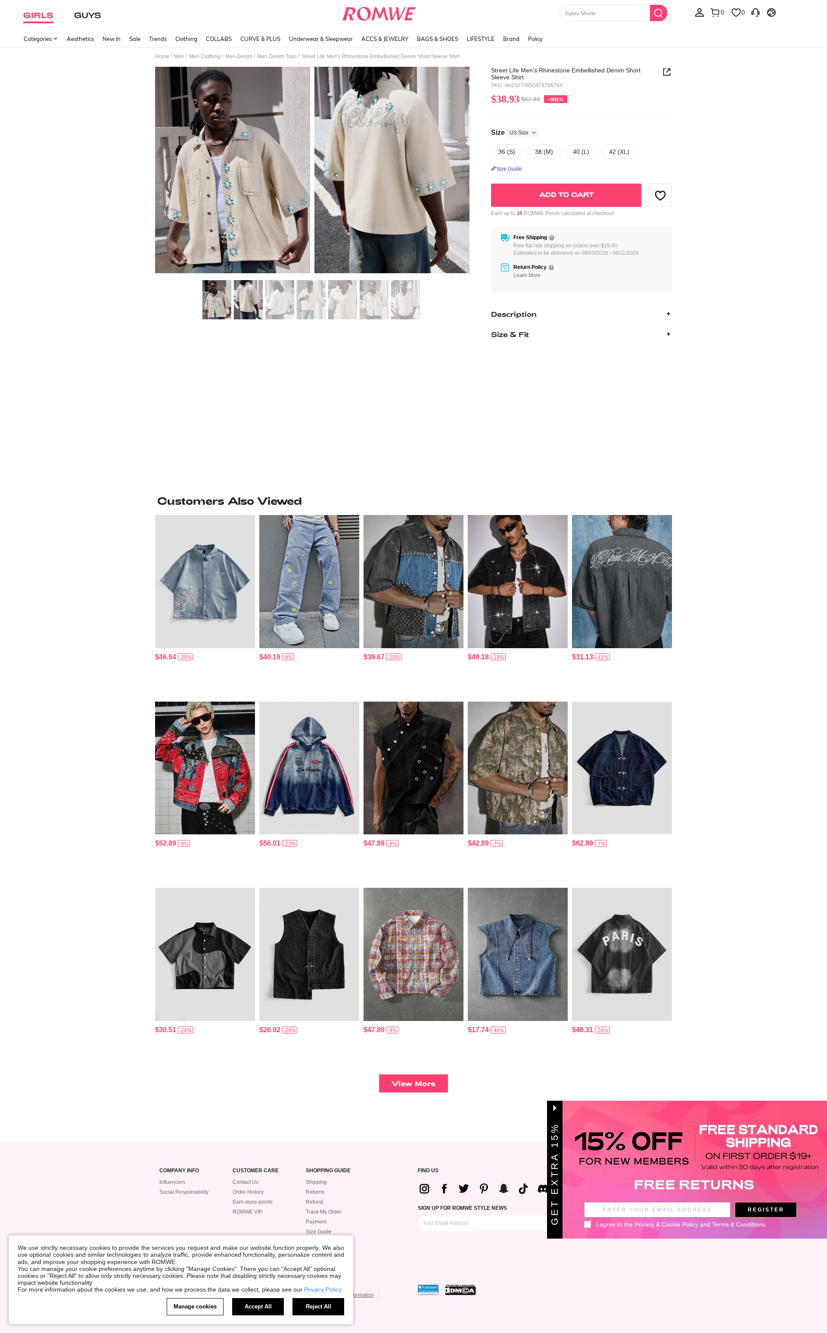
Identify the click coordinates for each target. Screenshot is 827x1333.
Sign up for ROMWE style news (462, 1208)
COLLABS (219, 38)
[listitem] (205, 605)
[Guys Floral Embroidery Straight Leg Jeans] (309, 581)
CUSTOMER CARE (256, 1171)
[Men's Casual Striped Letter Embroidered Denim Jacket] (622, 581)
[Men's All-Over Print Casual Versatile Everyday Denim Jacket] (205, 768)
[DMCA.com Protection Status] (460, 1290)
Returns (315, 1192)
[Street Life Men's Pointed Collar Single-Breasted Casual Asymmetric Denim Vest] (518, 954)
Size (510, 132)
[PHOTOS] (312, 171)
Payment (316, 1222)
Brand (511, 38)
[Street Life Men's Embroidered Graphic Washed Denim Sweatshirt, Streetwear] (309, 768)
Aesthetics (80, 38)
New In (112, 38)
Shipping (316, 1182)
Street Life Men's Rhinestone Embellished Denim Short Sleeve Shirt (565, 74)
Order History (248, 1192)
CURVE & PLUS (260, 38)
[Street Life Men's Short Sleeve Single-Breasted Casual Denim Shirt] (205, 954)
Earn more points (253, 1202)
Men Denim (238, 56)
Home (162, 56)
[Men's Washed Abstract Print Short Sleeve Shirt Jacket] (518, 768)
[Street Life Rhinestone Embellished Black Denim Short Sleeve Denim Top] (518, 581)
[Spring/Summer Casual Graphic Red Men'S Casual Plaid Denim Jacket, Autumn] (413, 954)
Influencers (172, 1182)
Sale (134, 38)
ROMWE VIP (247, 1212)
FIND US (428, 1171)
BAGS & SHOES (437, 38)
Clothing (186, 38)
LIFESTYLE (480, 38)
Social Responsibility (183, 1192)
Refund (314, 1202)
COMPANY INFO (179, 1171)
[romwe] (378, 12)
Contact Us (245, 1182)
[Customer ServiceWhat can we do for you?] (755, 12)
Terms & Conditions (738, 1224)
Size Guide (319, 1232)
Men (179, 56)
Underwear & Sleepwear (321, 38)
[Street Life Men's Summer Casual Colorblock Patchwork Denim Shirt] (413, 581)
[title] (413, 501)
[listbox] (699, 12)
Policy (535, 38)
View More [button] (413, 1083)
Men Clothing (205, 56)
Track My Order (324, 1212)
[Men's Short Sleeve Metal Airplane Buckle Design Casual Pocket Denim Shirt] (622, 768)
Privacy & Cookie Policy (666, 1224)
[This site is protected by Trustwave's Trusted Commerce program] (428, 1290)
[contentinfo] (165, 657)
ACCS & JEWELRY (384, 38)
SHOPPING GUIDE (328, 1171)
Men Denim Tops (277, 56)
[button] (660, 195)
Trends (158, 38)
